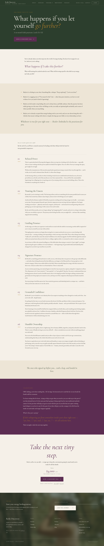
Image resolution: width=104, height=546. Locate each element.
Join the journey (65, 507)
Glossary (57, 524)
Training (48, 2)
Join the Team (82, 532)
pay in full (56, 483)
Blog (56, 527)
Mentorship (58, 2)
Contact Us (81, 524)
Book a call (80, 2)
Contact (87, 2)
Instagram (81, 530)
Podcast (67, 2)
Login (95, 2)
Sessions (41, 2)
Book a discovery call (25, 39)
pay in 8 (62, 483)
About (34, 2)
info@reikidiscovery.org (84, 527)
